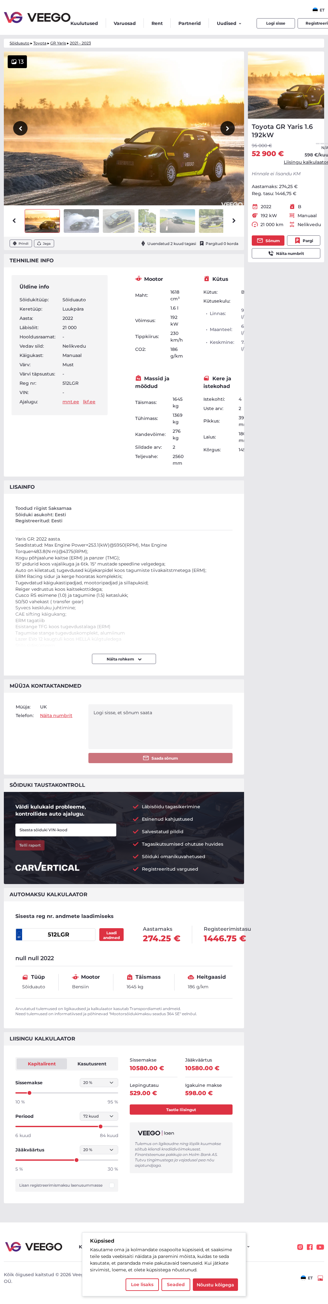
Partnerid (189, 23)
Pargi (308, 240)
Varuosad (125, 23)
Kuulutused (84, 23)
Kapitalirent (42, 1064)
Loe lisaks (142, 1284)
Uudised (226, 23)
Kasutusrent (92, 1064)
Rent (157, 23)
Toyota (39, 43)
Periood (24, 1116)
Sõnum (273, 240)
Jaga (47, 243)
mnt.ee (70, 402)
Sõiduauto (19, 43)
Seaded (176, 1284)
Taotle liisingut (181, 1109)
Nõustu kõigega (215, 1285)
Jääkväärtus (29, 1150)
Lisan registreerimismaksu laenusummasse (60, 1185)
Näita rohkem (121, 659)
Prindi (24, 243)
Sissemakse (29, 1082)
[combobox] (318, 10)
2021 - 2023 (80, 43)
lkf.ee (89, 402)
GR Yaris (58, 43)
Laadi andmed (111, 935)
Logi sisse (275, 23)
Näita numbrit (290, 253)
